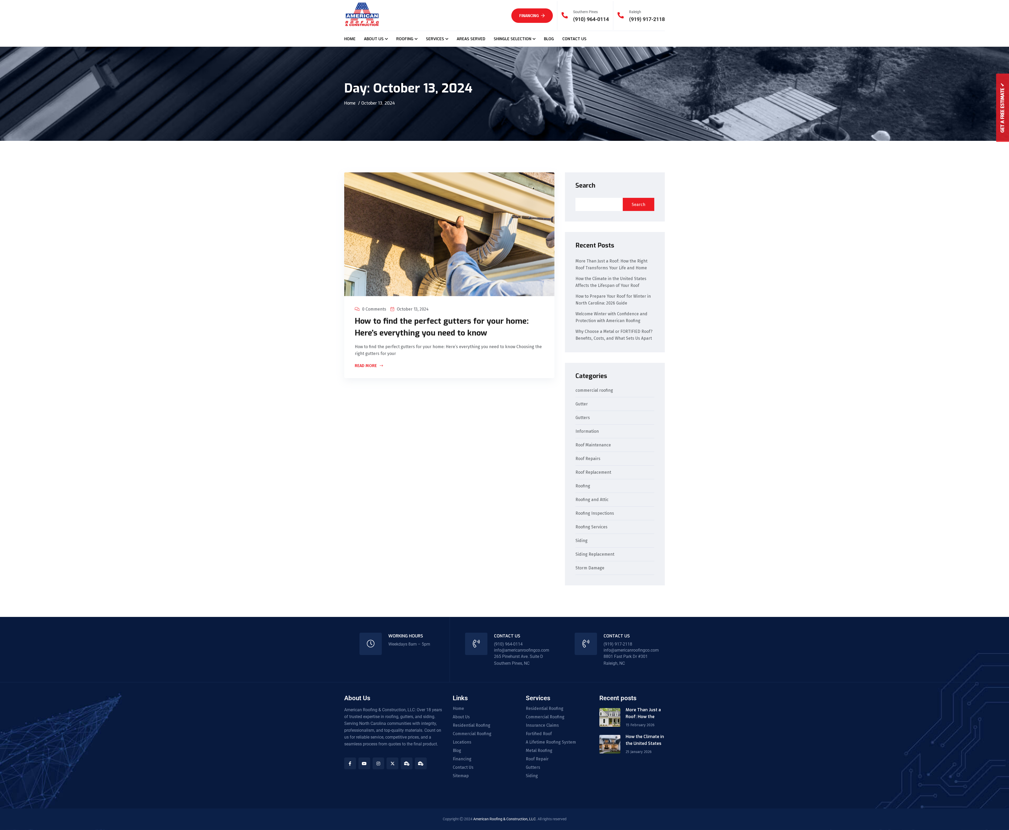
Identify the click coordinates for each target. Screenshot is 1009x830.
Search (585, 185)
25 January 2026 (639, 752)
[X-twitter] (392, 763)
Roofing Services (591, 527)
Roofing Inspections (594, 513)
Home (350, 103)
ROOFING (404, 39)
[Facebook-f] (350, 763)
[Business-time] (407, 763)
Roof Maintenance (593, 445)
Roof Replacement (593, 472)
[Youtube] (364, 763)
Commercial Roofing (472, 734)
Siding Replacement (594, 554)
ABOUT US (374, 39)
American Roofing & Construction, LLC (504, 819)
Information (587, 431)
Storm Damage (589, 568)
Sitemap (461, 776)
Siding (581, 541)
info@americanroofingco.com (521, 650)
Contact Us (463, 767)
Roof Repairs (587, 459)
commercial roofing (594, 390)
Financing (529, 15)
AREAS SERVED (471, 39)
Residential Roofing (471, 725)
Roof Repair (537, 759)
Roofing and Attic (592, 500)
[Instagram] (378, 763)
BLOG (549, 39)
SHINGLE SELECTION (512, 39)
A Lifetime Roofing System (551, 742)
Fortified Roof (539, 734)
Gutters (582, 418)
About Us (461, 717)
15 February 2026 (640, 725)
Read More (366, 366)
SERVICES (435, 39)
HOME (350, 39)
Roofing (582, 486)
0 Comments (374, 309)
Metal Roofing (539, 751)
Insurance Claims (542, 725)
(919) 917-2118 (647, 19)
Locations (462, 742)
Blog (457, 751)
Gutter (581, 404)
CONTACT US (574, 39)
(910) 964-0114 (591, 19)
